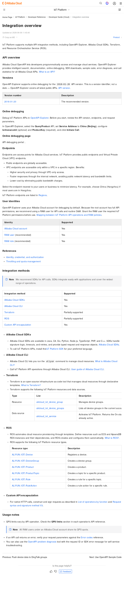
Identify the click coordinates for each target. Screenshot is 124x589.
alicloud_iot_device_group (49, 401)
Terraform (9, 312)
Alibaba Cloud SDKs (14, 299)
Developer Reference (37, 17)
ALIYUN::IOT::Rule (21, 479)
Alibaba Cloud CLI (13, 306)
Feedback (67, 571)
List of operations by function (93, 501)
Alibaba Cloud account (15, 228)
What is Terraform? (31, 385)
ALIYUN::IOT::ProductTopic (25, 473)
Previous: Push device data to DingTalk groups (24, 557)
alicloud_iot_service (46, 416)
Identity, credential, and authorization (25, 257)
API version (64, 87)
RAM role (9, 241)
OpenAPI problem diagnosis (42, 541)
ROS (6, 318)
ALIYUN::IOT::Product (23, 466)
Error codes (87, 537)
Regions (43, 195)
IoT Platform (20, 17)
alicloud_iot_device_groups (50, 408)
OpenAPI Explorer (40, 117)
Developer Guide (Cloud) (59, 17)
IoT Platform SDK (54, 348)
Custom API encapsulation (17, 324)
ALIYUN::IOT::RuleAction (24, 485)
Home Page (7, 17)
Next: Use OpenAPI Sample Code (105, 557)
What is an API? (47, 71)
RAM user (9, 234)
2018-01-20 (10, 101)
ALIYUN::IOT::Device (22, 454)
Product (116, 37)
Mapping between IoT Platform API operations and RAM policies (69, 214)
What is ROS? (112, 437)
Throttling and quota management (23, 261)
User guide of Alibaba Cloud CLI (87, 369)
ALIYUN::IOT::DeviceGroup (25, 460)
